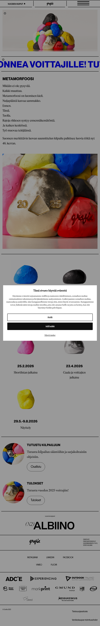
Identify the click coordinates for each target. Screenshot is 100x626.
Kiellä (50, 317)
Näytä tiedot (50, 335)
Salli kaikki (50, 326)
